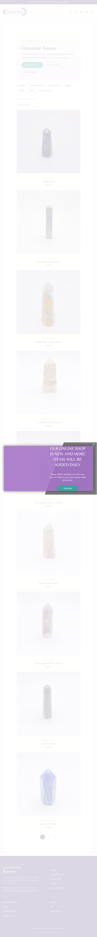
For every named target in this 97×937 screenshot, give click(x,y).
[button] (93, 444)
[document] (48, 468)
